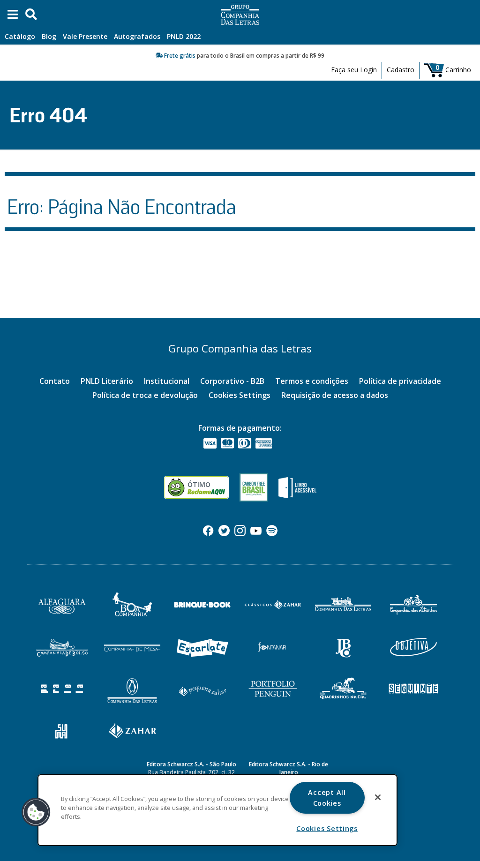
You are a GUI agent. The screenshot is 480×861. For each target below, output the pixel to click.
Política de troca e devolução (145, 395)
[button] (36, 812)
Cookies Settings (239, 395)
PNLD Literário (107, 381)
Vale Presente (85, 36)
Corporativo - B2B (232, 381)
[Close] (378, 797)
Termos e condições (311, 381)
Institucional (166, 381)
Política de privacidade (400, 381)
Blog (49, 36)
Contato (54, 381)
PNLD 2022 (184, 36)
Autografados (137, 36)
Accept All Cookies (326, 798)
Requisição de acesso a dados (334, 395)
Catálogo (20, 36)
